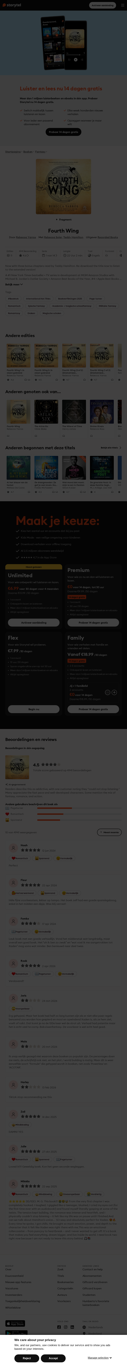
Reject (27, 1358)
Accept (53, 1358)
